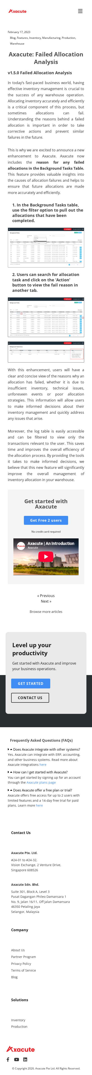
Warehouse (17, 43)
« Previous (46, 595)
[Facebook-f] (8, 1059)
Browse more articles (46, 611)
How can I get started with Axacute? (40, 772)
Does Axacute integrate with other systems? (46, 749)
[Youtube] (16, 1059)
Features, (23, 38)
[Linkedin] (25, 1059)
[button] (80, 11)
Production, (69, 38)
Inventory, (35, 38)
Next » (46, 601)
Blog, (13, 38)
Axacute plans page (41, 782)
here (43, 764)
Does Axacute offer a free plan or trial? (42, 790)
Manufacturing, (52, 38)
